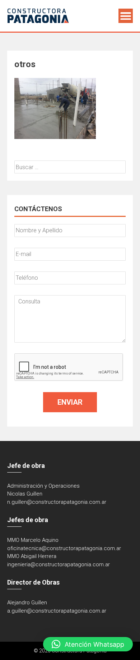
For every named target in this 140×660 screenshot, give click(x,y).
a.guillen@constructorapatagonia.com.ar (56, 611)
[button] (88, 644)
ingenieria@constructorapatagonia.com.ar (58, 564)
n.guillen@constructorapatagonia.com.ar (56, 502)
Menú (125, 16)
